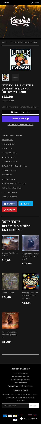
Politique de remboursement (20, 386)
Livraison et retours (20, 376)
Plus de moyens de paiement (20, 125)
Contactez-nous (21, 373)
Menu (7, 3)
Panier (36, 3)
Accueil (4, 42)
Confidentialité (20, 383)
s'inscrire (34, 406)
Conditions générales (20, 380)
